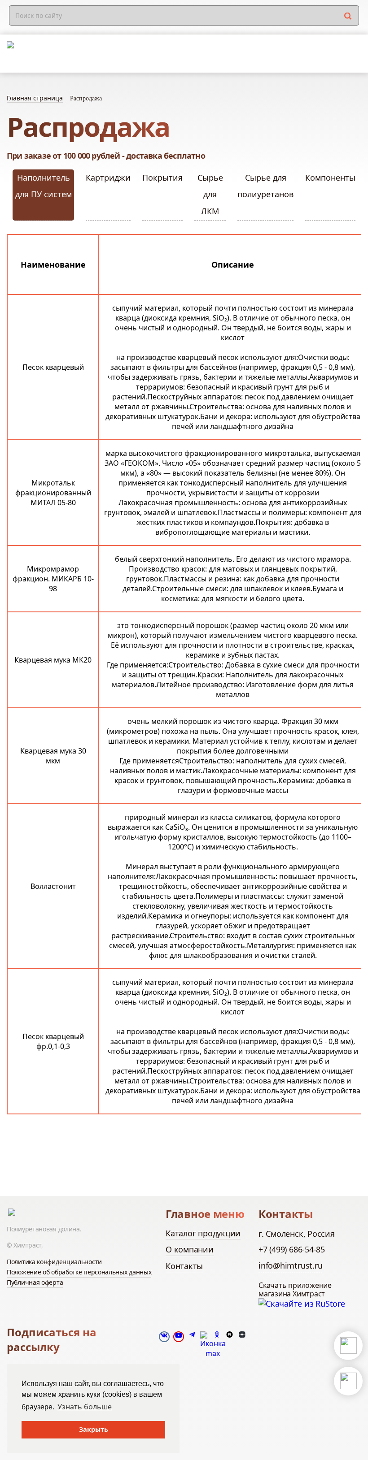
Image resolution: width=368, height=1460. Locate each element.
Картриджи (108, 177)
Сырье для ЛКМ (210, 194)
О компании (190, 1249)
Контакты (184, 1266)
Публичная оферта (35, 1282)
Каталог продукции (203, 1233)
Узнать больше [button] (84, 1407)
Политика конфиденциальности (54, 1261)
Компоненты (330, 177)
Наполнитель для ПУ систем (43, 186)
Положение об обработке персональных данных (79, 1272)
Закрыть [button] (93, 1429)
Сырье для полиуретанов (265, 186)
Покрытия (162, 177)
